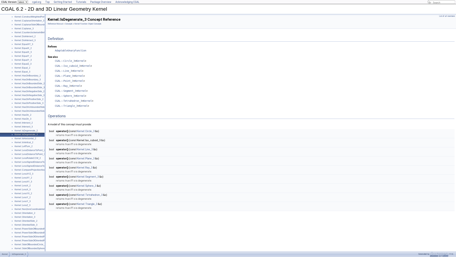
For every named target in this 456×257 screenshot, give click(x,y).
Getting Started (63, 2)
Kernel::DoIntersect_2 (25, 36)
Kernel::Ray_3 (84, 167)
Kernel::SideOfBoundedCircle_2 (30, 244)
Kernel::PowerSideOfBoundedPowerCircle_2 (36, 229)
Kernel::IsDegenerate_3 (26, 134)
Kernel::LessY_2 (23, 197)
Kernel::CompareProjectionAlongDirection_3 (36, 170)
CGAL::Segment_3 (65, 90)
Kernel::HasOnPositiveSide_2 (29, 99)
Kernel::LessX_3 (23, 189)
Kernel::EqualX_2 (23, 48)
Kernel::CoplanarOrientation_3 (29, 20)
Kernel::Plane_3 (86, 158)
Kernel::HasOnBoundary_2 (28, 75)
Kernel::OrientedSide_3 (26, 225)
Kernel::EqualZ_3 (23, 64)
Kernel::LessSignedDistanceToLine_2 (33, 162)
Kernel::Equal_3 (22, 71)
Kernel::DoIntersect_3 (25, 40)
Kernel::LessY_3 (23, 201)
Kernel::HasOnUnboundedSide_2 (31, 107)
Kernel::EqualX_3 (23, 52)
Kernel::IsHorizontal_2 (25, 138)
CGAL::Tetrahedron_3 (68, 100)
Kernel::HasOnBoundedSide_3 (30, 87)
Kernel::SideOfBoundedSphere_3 (31, 248)
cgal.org (36, 2)
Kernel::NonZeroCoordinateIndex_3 (32, 209)
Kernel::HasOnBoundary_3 (28, 79)
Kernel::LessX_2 (23, 185)
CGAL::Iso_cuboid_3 (68, 65)
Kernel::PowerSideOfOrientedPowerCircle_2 (36, 236)
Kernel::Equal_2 (22, 68)
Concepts (68, 24)
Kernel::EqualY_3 (23, 60)
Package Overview (100, 2)
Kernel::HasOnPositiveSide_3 (29, 103)
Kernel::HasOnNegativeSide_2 (30, 91)
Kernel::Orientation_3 (25, 217)
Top (47, 2)
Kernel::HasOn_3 (23, 119)
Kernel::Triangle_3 (87, 204)
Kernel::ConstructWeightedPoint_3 (31, 17)
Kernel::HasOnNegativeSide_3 (30, 95)
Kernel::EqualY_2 (23, 56)
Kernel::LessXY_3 (23, 181)
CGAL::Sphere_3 (65, 95)
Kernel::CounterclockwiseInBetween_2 (33, 32)
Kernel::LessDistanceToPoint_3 (30, 154)
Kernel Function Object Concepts (87, 24)
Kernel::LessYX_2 (23, 193)
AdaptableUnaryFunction (70, 50)
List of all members (447, 16)
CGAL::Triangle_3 (66, 105)
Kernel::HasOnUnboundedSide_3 (31, 111)
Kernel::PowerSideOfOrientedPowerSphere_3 (37, 240)
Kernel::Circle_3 (86, 131)
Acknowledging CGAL (127, 2)
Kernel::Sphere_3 (86, 185)
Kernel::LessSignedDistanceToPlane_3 (34, 166)
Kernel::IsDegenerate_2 (26, 130)
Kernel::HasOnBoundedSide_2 (30, 83)
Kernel (80, 60)
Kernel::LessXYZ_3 (24, 174)
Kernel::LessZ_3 (22, 205)
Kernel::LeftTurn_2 (24, 146)
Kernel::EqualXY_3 (24, 44)
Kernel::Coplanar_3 (24, 28)
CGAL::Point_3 (64, 80)
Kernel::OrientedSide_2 (26, 221)
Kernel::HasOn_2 (23, 115)
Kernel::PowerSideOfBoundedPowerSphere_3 (37, 232)
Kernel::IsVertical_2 (24, 142)
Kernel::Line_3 (85, 149)
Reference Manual (55, 24)
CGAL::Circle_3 (65, 60)
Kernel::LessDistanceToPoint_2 (30, 150)
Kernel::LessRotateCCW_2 (28, 158)
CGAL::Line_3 (63, 70)
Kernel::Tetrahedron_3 (90, 194)
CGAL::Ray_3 (63, 85)
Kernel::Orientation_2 (25, 213)
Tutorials (81, 2)
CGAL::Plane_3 (64, 75)
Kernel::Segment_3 (88, 176)
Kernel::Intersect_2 (24, 123)
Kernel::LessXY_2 (23, 178)
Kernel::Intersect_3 (24, 126)
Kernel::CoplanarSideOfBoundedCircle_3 (35, 24)
